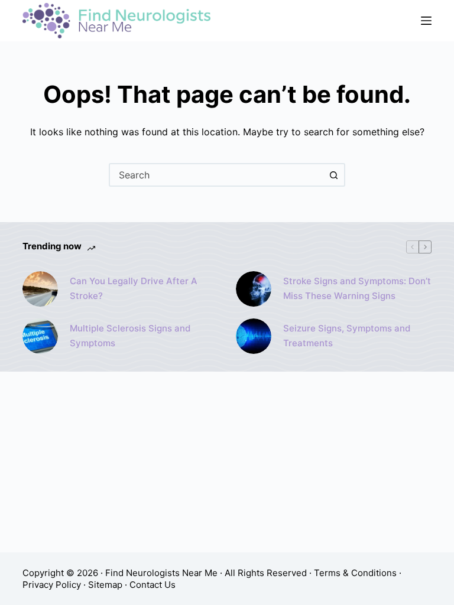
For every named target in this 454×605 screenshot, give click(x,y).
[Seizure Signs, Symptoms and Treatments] (253, 336)
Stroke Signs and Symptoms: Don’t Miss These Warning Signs (357, 288)
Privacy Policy (51, 584)
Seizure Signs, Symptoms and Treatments (346, 336)
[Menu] (426, 20)
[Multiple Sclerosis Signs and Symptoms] (40, 336)
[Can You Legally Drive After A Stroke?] (40, 289)
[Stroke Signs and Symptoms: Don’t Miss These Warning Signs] (253, 289)
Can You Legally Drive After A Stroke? (133, 288)
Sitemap (105, 584)
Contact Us (152, 584)
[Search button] (333, 175)
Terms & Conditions (355, 572)
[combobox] (216, 175)
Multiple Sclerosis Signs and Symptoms (130, 336)
